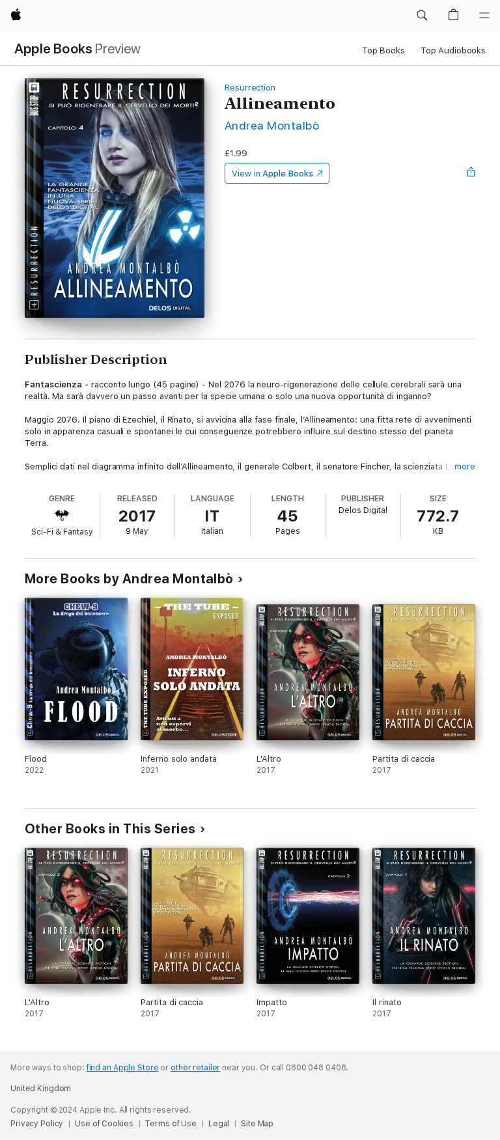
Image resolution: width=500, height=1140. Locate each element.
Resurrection (250, 87)
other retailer (195, 1067)
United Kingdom (40, 1088)
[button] (422, 15)
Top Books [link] (383, 50)
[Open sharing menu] (471, 173)
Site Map (257, 1123)
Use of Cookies (104, 1123)
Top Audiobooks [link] (453, 50)
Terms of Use (171, 1123)
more (464, 466)
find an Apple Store (123, 1067)
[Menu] (484, 15)
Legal (218, 1123)
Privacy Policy (36, 1123)
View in (272, 173)
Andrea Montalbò (272, 125)
